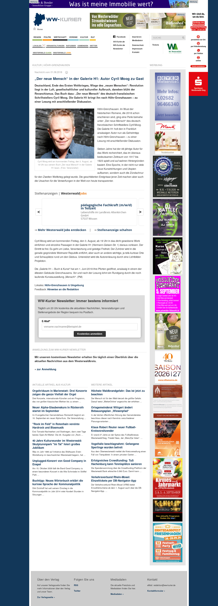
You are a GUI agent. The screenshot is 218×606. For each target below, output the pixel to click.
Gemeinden (83, 45)
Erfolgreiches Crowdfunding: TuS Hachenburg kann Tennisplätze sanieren (116, 462)
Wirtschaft (60, 37)
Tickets (155, 44)
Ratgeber (71, 45)
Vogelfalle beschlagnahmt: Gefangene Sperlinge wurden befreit (115, 445)
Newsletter (118, 48)
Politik (47, 37)
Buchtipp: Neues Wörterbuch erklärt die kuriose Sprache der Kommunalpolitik (57, 482)
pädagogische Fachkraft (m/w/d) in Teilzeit (106, 206)
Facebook (121, 36)
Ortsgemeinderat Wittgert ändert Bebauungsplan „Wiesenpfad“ (112, 409)
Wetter (93, 45)
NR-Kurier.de (119, 45)
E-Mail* (46, 321)
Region (37, 37)
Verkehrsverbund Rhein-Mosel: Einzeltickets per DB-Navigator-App (113, 478)
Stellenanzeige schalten (114, 230)
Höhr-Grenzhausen (57, 65)
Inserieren (136, 36)
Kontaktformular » (156, 590)
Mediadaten (137, 40)
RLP (92, 37)
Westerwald (42, 52)
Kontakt (135, 52)
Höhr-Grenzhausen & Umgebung (64, 285)
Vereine (73, 37)
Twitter (77, 590)
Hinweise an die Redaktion (63, 289)
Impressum (137, 48)
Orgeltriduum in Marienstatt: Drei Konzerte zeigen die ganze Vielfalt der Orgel (59, 392)
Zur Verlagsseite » (46, 597)
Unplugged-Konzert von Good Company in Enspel (59, 462)
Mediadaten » (117, 593)
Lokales (37, 45)
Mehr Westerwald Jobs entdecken (62, 230)
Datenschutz (138, 45)
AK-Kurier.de (119, 41)
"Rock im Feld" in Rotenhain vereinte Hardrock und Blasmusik (55, 425)
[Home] (34, 28)
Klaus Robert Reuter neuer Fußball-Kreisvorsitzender (113, 429)
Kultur (84, 37)
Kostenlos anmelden (89, 333)
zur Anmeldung (46, 369)
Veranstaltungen (55, 45)
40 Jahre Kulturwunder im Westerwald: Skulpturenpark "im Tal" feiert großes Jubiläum (57, 444)
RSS (76, 585)
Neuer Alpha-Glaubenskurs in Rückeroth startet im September (58, 409)
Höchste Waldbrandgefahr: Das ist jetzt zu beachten (118, 392)
